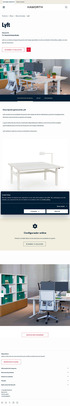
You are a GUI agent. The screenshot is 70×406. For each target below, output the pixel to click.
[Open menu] (4, 7)
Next (68, 172)
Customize (34, 211)
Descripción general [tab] (25, 98)
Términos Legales (5, 394)
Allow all (57, 211)
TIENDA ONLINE (20, 2)
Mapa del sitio (4, 392)
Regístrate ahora (11, 362)
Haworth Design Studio (12, 35)
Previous (1, 172)
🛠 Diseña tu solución (13, 50)
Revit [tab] (39, 98)
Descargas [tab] (48, 98)
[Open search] (66, 7)
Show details (61, 206)
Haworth (5, 33)
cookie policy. (46, 199)
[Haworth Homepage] (35, 7)
